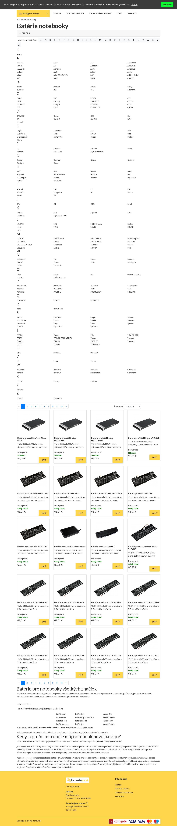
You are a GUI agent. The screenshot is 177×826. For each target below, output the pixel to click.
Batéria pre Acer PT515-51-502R (32, 602)
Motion (56, 248)
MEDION (131, 241)
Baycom (57, 86)
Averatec (130, 78)
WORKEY (57, 373)
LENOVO (20, 224)
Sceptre (93, 317)
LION (56, 227)
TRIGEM (57, 341)
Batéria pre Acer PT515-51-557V (106, 602)
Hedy (129, 171)
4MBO (19, 54)
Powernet (20, 292)
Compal (57, 104)
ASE (92, 75)
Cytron (130, 107)
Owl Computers (60, 277)
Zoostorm (58, 398)
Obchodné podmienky (100, 13)
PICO (129, 289)
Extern (19, 140)
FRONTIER (58, 151)
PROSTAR (131, 292)
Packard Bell (21, 285)
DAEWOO (20, 116)
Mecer (56, 241)
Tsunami (130, 341)
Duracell (20, 122)
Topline (93, 338)
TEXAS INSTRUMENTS (63, 338)
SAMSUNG (58, 317)
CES (128, 98)
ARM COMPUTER (61, 75)
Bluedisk (20, 90)
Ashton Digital (133, 75)
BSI (55, 90)
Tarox (56, 335)
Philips (92, 289)
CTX (18, 107)
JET (55, 204)
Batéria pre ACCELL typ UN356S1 (143, 438)
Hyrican (20, 180)
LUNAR (130, 227)
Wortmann (131, 373)
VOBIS (92, 361)
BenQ (129, 86)
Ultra (18, 353)
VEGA (56, 361)
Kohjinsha (20, 215)
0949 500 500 (83, 806)
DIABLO (57, 119)
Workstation (95, 373)
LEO (55, 224)
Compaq (62, 724)
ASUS (56, 78)
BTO (92, 90)
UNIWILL (57, 353)
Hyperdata (131, 177)
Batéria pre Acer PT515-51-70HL (32, 655)
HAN (55, 171)
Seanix (56, 320)
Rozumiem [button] (167, 5)
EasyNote (57, 130)
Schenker (131, 317)
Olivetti (56, 274)
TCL (92, 335)
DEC (92, 116)
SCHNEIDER (21, 320)
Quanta (56, 300)
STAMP (20, 326)
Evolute (130, 137)
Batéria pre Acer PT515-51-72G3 (143, 655)
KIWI (129, 212)
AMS (55, 72)
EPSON (93, 134)
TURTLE (57, 344)
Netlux (93, 259)
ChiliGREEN (94, 101)
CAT (55, 98)
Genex (92, 160)
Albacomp (94, 66)
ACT (92, 62)
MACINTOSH (59, 238)
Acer (55, 62)
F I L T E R (25, 33)
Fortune (93, 148)
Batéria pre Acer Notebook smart (69, 546)
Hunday (93, 177)
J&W (18, 204)
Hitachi (81, 721)
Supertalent (58, 326)
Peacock (20, 289)
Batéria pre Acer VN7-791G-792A (32, 493)
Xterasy (56, 381)
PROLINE (57, 292)
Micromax (58, 245)
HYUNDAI (57, 180)
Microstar (94, 245)
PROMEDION (95, 292)
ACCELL (20, 62)
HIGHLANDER (59, 174)
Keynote (93, 212)
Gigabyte (20, 163)
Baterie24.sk (36, 821)
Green (56, 163)
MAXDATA (21, 241)
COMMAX (20, 104)
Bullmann (131, 90)
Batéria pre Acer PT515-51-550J (69, 602)
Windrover (131, 369)
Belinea (93, 86)
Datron (56, 116)
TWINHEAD (95, 344)
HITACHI (93, 174)
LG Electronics (96, 224)
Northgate (131, 262)
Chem (19, 101)
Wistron (20, 373)
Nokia (92, 262)
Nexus (56, 262)
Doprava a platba (75, 13)
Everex (93, 137)
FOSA (129, 148)
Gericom (130, 160)
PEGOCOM (58, 289)
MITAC (130, 245)
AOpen (93, 72)
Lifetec (130, 224)
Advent (19, 66)
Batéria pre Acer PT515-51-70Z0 (69, 655)
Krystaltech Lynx (60, 215)
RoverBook (58, 309)
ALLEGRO (20, 69)
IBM (55, 189)
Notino (19, 265)
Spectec (130, 323)
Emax (56, 134)
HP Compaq (21, 177)
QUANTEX (94, 300)
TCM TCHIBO (132, 335)
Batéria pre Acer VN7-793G (140, 493)
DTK (129, 119)
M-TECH (20, 238)
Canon (19, 98)
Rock (19, 309)
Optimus (20, 277)
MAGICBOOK (95, 238)
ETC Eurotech (22, 137)
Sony (56, 323)
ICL (91, 189)
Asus (61, 717)
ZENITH (20, 398)
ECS (92, 130)
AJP (55, 66)
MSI (18, 251)
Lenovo (109, 717)
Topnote (130, 338)
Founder (20, 151)
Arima (19, 75)
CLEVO (130, 101)
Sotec (92, 323)
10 (62, 406)
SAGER (19, 317)
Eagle (19, 130)
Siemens (130, 320)
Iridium (130, 192)
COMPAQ (94, 104)
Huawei (56, 177)
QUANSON (21, 300)
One (92, 274)
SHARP (93, 320)
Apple (129, 72)
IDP (128, 189)
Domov (57, 13)
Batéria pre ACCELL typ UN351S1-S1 (102, 439)
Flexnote (57, 148)
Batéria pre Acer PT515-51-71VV (106, 655)
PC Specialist (132, 285)
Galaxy (19, 160)
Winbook (94, 369)
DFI (18, 119)
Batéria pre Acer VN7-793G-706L (32, 546)
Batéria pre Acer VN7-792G (66, 493)
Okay (19, 274)
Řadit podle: (118, 406)
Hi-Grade (20, 174)
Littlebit (93, 227)
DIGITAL (93, 119)
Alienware (131, 66)
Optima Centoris (133, 274)
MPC (129, 248)
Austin (92, 78)
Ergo (129, 134)
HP (128, 174)
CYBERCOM (95, 107)
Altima (92, 69)
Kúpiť (44, 460)
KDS (55, 212)
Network (130, 259)
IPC (91, 192)
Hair (18, 171)
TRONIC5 (94, 341)
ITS (55, 195)
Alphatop (57, 69)
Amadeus (131, 69)
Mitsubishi (21, 248)
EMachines (21, 134)
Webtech (57, 369)
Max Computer (133, 238)
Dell (128, 116)
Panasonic (58, 285)
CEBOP (93, 98)
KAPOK (19, 212)
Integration (58, 192)
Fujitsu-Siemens (96, 151)
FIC (18, 148)
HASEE (93, 171)
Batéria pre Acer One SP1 (103, 546)
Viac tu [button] (134, 4)
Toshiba (20, 341)
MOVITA (93, 248)
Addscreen (131, 62)
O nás (119, 13)
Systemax (94, 326)
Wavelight (20, 369)
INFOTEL (20, 192)
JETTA (92, 204)
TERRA (19, 338)
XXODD (93, 381)
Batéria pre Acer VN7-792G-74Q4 (106, 493)
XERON (19, 381)
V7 (18, 361)
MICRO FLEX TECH (24, 245)
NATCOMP (21, 259)
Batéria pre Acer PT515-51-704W (143, 602)
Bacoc (19, 86)
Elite (129, 130)
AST (18, 78)
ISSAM (19, 195)
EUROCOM (58, 137)
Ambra (19, 72)
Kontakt (132, 13)
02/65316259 (71, 810)
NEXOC (19, 262)
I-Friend (20, 189)
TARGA (19, 335)
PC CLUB (94, 285)
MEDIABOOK (95, 241)
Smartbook (21, 323)
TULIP (19, 344)
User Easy (94, 353)
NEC (55, 259)
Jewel (129, 204)
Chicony (57, 101)
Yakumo (20, 389)
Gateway (57, 160)
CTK (129, 104)
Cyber (56, 107)
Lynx (18, 230)
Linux (19, 227)
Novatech (57, 265)
